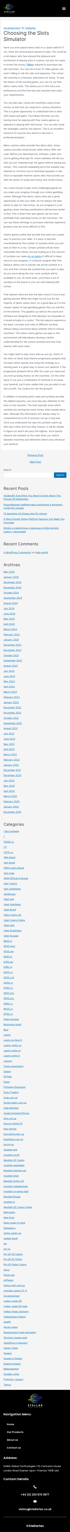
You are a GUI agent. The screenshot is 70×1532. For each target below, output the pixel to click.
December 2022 (12, 707)
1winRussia (9, 894)
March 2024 (10, 629)
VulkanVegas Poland (14, 1316)
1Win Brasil (9, 857)
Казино (8, 1353)
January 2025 (11, 577)
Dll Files (8, 1076)
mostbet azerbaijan (14, 1165)
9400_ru (8, 982)
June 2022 (9, 739)
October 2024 (11, 592)
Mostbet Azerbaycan (15, 1170)
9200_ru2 (9, 977)
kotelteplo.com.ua (13, 1139)
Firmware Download (14, 1087)
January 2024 (11, 639)
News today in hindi (14, 1222)
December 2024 (12, 582)
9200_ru (8, 972)
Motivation (9, 1212)
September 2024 (13, 598)
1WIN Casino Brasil (14, 868)
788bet (30, 64)
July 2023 (9, 671)
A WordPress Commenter (17, 552)
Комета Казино (12, 1363)
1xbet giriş (9, 925)
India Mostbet (11, 1108)
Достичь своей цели (15, 1337)
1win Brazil (9, 862)
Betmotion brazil (12, 1024)
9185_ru (8, 967)
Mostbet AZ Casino (14, 1160)
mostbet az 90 (12, 1155)
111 (5, 847)
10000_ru (9, 841)
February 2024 (12, 634)
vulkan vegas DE (13, 1301)
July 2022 (9, 733)
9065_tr (8, 956)
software (8, 1280)
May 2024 (9, 618)
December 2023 (12, 645)
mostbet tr (9, 1202)
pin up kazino (35, 256)
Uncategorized (12, 28)
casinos (8, 1061)
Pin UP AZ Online (13, 1259)
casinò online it (12, 1055)
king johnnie (10, 1128)
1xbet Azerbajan (12, 904)
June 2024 (9, 613)
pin (5, 1243)
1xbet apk (9, 899)
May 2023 (9, 681)
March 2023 (10, 692)
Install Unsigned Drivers (16, 1113)
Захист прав (11, 1348)
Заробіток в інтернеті (16, 1343)
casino (7, 1034)
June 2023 (9, 676)
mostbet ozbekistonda (16, 1186)
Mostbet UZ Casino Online (18, 1207)
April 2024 (9, 624)
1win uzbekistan (12, 888)
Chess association (13, 1066)
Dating (7, 1071)
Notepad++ (10, 1228)
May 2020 (9, 785)
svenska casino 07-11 (15, 1290)
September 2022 (13, 723)
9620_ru (8, 1009)
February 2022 (12, 759)
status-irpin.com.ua (14, 1285)
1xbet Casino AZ (12, 915)
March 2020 (10, 796)
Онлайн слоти (11, 1374)
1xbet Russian (11, 935)
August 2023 (11, 665)
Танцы (7, 1384)
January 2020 (11, 806)
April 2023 (9, 686)
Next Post (35, 462)
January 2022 (11, 765)
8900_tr (8, 941)
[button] (64, 8)
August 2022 (11, 728)
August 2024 (11, 603)
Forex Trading (11, 1092)
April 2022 (9, 749)
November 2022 (12, 712)
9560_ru (8, 1003)
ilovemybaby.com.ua (15, 1102)
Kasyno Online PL (13, 1123)
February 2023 (12, 697)
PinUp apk (9, 1275)
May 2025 (9, 571)
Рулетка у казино (13, 1379)
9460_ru (8, 988)
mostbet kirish (11, 1175)
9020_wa (9, 951)
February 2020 (12, 801)
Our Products (15, 1432)
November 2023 (12, 650)
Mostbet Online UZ (14, 1181)
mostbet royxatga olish (16, 1191)
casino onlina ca (12, 1045)
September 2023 (13, 660)
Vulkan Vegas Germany (16, 1311)
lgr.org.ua (9, 1144)
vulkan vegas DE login (16, 1306)
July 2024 (9, 608)
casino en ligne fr (13, 1040)
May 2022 (9, 744)
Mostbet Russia (12, 1196)
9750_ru (8, 1014)
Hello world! (41, 552)
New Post (9, 1217)
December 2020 (12, 775)
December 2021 (12, 770)
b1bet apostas (11, 1019)
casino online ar (12, 1050)
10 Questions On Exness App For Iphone (25, 513)
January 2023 (11, 702)
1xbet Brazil (10, 909)
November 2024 (12, 587)
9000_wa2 (9, 946)
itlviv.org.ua (10, 1118)
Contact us (14, 1447)
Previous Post (35, 455)
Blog (6, 1029)
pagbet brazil (11, 1238)
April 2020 (9, 791)
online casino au (12, 1233)
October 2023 (11, 655)
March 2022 (10, 754)
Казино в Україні (13, 1358)
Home (10, 1424)
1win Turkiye (10, 883)
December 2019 (12, 812)
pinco (7, 1269)
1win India (9, 873)
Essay (7, 1081)
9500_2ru (9, 993)
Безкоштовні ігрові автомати (20, 1332)
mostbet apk (10, 1149)
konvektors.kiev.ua (14, 1134)
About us (12, 1440)
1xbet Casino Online (14, 920)
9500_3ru (9, 998)
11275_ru (8, 852)
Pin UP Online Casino (15, 1264)
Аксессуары (11, 1327)
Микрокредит (11, 1368)
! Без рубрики (11, 831)
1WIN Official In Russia (16, 878)
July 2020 (9, 780)
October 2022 (11, 718)
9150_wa (8, 962)
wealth (7, 1321)
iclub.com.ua (11, 1097)
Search (7, 469)
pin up (7, 1249)
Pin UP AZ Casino (13, 1254)
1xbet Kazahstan (13, 930)
